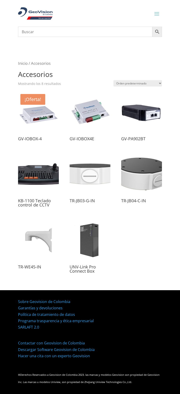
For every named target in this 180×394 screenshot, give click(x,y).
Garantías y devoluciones (40, 308)
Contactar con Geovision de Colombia (51, 343)
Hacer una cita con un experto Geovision (54, 355)
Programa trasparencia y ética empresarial (56, 320)
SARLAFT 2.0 (28, 327)
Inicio (23, 63)
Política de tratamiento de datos (46, 314)
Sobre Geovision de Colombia (44, 301)
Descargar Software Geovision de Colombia (56, 349)
